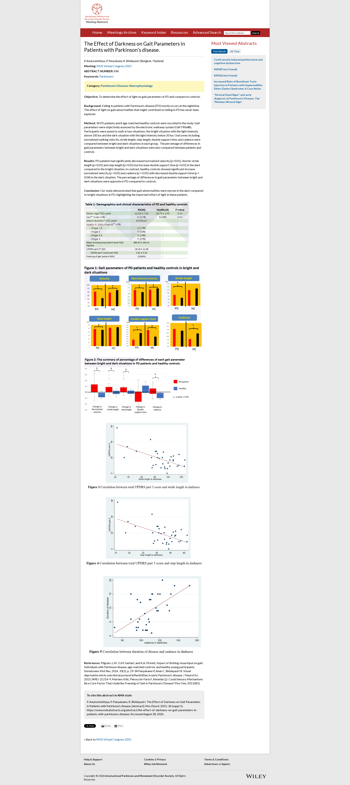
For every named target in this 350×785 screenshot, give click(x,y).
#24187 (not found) (225, 69)
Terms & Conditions (216, 759)
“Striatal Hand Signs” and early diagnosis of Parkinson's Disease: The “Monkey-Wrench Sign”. (237, 98)
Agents (225, 763)
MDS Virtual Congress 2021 (114, 66)
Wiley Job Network (155, 763)
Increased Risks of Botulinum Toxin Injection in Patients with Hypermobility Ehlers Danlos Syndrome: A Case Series (238, 85)
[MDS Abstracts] (97, 22)
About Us (89, 763)
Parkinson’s (106, 76)
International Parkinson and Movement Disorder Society (139, 775)
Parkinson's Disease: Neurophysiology (127, 85)
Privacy (161, 759)
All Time (235, 51)
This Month (219, 51)
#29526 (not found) (225, 75)
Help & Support (93, 759)
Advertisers (211, 763)
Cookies (149, 759)
